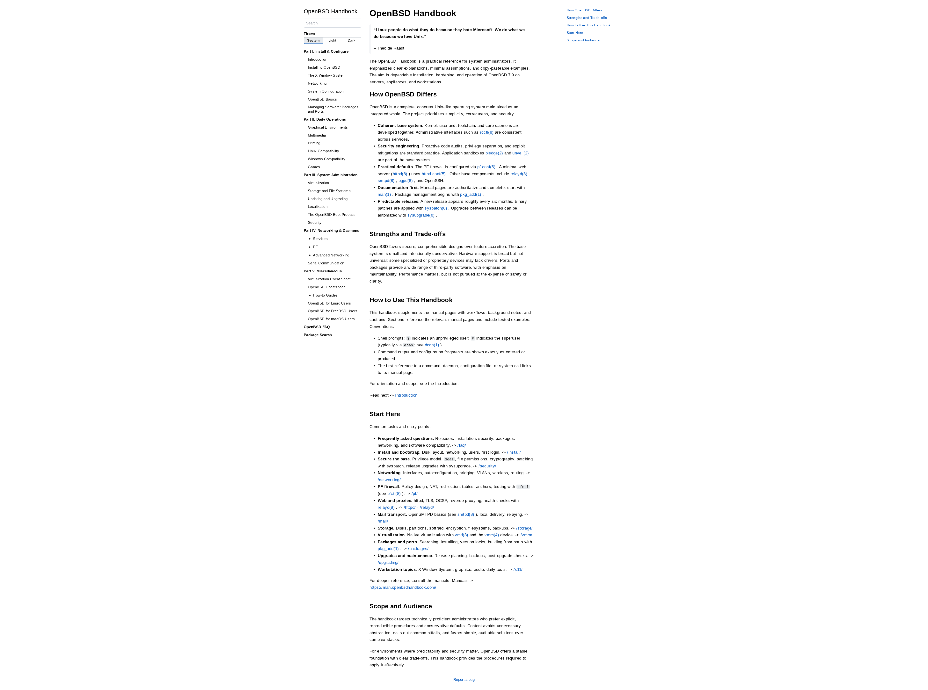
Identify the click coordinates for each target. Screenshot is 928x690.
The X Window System (327, 75)
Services (320, 239)
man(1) (384, 194)
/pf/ (415, 493)
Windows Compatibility (326, 159)
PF (315, 247)
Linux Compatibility (323, 151)
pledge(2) (494, 153)
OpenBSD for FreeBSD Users (332, 311)
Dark (351, 40)
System (313, 40)
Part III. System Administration (330, 175)
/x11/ (518, 569)
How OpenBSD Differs (584, 10)
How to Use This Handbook (588, 25)
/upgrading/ (388, 562)
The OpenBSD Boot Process (331, 214)
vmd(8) (461, 535)
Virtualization (318, 183)
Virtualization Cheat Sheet (329, 279)
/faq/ (461, 445)
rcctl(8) (487, 132)
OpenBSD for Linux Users (329, 303)
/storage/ (524, 528)
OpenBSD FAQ (317, 327)
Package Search (318, 335)
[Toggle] (310, 239)
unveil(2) (520, 153)
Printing (314, 143)
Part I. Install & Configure (326, 51)
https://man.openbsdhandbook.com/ (403, 587)
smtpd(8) (386, 180)
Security (315, 222)
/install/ (514, 452)
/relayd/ (427, 507)
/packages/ (418, 548)
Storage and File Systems (329, 191)
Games (314, 167)
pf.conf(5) (486, 167)
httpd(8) (400, 174)
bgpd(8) (406, 180)
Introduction (317, 59)
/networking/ (389, 480)
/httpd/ (410, 507)
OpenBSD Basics (322, 99)
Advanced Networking (331, 255)
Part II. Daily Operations (325, 119)
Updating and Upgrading (328, 199)
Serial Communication (326, 263)
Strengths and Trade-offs (587, 18)
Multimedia (317, 135)
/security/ (487, 466)
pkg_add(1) (470, 194)
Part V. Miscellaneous (323, 271)
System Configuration (326, 91)
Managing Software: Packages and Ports (333, 109)
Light (332, 40)
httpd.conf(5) (434, 174)
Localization (317, 206)
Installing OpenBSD (324, 67)
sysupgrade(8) (421, 215)
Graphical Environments (328, 127)
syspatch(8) (436, 208)
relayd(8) (518, 174)
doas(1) (432, 345)
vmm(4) (492, 535)
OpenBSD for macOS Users (331, 319)
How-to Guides (325, 295)
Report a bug (464, 679)
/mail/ (383, 521)
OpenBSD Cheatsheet (326, 287)
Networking (317, 83)
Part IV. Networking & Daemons (331, 230)
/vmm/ (526, 535)
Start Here (575, 33)
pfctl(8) (394, 493)
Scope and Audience (583, 40)
